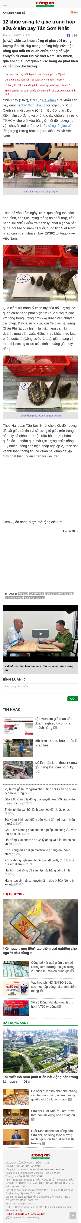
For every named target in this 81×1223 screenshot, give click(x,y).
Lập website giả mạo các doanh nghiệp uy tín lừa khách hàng (53, 723)
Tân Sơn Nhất (31, 105)
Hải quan (49, 100)
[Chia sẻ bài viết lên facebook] (68, 35)
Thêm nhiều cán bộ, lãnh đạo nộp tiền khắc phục (37, 809)
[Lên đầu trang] (73, 1215)
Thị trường (13, 894)
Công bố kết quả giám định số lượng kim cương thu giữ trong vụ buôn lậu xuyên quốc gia (52, 967)
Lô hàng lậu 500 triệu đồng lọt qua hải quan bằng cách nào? (37, 85)
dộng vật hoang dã (34, 597)
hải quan (23, 593)
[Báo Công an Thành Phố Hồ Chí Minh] (45, 3)
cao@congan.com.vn (23, 1203)
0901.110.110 (38, 1214)
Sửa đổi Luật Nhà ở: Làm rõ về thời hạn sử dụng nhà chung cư (53, 1113)
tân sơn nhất (37, 593)
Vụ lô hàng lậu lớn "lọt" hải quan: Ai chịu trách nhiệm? (34, 79)
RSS (75, 12)
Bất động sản (15, 1023)
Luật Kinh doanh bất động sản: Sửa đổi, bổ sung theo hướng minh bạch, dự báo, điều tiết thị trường (53, 1137)
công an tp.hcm (53, 593)
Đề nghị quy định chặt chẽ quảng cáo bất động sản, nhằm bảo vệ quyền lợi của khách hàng (54, 1095)
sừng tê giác (57, 126)
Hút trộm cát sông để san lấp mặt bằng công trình (37, 870)
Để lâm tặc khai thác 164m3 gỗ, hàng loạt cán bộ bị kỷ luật (56, 767)
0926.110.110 (22, 1214)
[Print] (75, 35)
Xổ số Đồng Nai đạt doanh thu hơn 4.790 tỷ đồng (52, 1004)
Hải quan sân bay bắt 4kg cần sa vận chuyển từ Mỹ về (35, 74)
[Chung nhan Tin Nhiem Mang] (22, 1217)
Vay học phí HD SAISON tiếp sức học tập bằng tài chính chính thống (54, 987)
